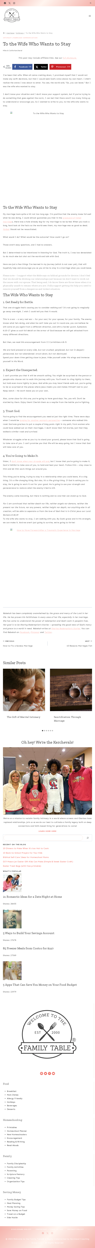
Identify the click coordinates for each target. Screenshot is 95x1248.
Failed (6, 229)
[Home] (4, 33)
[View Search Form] (90, 3)
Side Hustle (12, 1217)
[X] (10, 3)
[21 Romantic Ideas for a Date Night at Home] (47, 882)
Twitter (48, 632)
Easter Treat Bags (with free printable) (22, 866)
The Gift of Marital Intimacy (23, 716)
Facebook (24, 632)
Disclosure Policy (21, 1229)
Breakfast (11, 1091)
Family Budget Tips (16, 1199)
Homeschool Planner (17, 1131)
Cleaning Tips (13, 1178)
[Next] (88, 699)
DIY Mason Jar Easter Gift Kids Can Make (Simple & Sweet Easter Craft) (38, 861)
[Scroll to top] (89, 1238)
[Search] (87, 838)
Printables (12, 1127)
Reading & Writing (16, 1142)
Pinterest (34, 632)
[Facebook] (5, 3)
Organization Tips (15, 1181)
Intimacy (7, 38)
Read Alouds (13, 1145)
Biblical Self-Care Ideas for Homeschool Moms (26, 857)
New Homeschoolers (17, 1134)
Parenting (11, 1170)
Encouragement (14, 1138)
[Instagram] (14, 3)
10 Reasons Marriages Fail (79, 643)
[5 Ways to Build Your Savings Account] (47, 919)
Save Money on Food (17, 1210)
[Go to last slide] (7, 699)
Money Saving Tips (16, 1207)
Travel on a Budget (16, 1214)
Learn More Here (48, 831)
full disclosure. (70, 58)
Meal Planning (13, 1203)
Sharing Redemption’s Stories (65, 628)
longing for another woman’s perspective (40, 420)
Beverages (12, 1105)
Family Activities (15, 1167)
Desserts (11, 1109)
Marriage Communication (25, 38)
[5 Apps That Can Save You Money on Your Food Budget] (47, 970)
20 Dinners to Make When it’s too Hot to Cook (26, 848)
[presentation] (24, 690)
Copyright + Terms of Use (49, 1229)
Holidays (11, 1102)
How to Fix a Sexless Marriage (18, 643)
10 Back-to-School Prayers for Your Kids (22, 853)
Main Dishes (13, 1095)
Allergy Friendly (14, 1098)
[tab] (42, 730)
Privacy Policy (76, 1229)
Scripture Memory (15, 1174)
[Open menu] (89, 16)
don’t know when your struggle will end (30, 461)
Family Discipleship (16, 1163)
